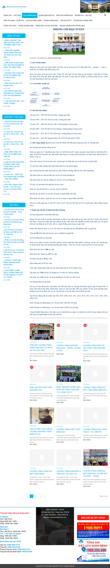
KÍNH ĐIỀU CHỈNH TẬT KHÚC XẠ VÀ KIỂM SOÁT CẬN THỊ (12, 154)
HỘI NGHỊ (13, 205)
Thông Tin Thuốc (9, 26)
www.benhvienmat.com (58, 517)
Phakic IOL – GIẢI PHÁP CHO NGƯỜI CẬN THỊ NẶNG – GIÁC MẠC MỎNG (14, 176)
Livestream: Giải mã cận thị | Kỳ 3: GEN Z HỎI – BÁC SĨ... (14, 144)
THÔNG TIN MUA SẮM (25, 26)
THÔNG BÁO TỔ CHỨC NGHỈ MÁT (46, 26)
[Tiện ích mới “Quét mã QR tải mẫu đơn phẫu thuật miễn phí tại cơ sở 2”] (42, 415)
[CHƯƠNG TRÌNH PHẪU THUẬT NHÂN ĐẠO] (69, 415)
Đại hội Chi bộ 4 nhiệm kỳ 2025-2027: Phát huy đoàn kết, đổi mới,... (14, 252)
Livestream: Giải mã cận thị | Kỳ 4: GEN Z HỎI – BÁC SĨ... (14, 134)
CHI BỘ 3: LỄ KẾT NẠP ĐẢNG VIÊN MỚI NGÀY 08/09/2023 (12, 262)
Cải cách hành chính (34, 20)
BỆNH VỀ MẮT (14, 36)
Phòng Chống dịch (51, 20)
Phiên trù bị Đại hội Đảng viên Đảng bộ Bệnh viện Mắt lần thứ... (14, 242)
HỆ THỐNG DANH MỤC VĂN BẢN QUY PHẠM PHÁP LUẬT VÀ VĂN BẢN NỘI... (14, 93)
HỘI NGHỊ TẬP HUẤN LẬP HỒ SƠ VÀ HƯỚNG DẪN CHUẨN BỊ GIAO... (14, 75)
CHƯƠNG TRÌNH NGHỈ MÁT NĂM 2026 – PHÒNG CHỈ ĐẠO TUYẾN (69, 348)
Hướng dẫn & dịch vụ (46, 15)
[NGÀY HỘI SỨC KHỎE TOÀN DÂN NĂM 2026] (42, 373)
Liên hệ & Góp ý (66, 20)
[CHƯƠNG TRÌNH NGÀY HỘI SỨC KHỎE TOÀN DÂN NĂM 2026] (95, 331)
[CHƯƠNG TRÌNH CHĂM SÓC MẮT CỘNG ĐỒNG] (42, 457)
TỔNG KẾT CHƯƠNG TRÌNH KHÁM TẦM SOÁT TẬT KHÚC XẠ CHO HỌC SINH (41, 347)
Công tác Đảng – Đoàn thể (13, 20)
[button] (105, 15)
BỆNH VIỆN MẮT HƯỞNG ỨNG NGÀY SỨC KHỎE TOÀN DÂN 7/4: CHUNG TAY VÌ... (68, 389)
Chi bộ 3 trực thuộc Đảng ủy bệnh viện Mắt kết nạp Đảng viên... (14, 222)
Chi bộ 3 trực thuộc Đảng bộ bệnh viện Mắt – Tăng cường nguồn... (14, 212)
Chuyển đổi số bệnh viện (82, 20)
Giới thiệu (17, 15)
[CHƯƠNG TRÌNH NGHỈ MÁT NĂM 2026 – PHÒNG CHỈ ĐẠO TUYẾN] (69, 331)
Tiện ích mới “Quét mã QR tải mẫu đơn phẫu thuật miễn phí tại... (41, 431)
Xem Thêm (7, 47)
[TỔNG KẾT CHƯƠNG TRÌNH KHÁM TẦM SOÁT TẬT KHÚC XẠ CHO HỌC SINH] (42, 331)
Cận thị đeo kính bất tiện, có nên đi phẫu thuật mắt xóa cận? (14, 124)
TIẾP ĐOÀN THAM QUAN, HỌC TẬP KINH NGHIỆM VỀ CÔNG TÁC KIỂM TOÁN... (14, 65)
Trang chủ (7, 15)
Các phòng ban (42, 58)
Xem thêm (33, 360)
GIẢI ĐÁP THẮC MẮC (14, 117)
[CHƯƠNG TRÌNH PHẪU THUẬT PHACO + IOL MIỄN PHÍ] (95, 415)
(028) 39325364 (49, 515)
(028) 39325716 (62, 515)
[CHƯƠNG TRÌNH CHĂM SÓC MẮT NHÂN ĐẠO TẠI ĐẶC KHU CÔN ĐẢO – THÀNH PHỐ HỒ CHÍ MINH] (95, 457)
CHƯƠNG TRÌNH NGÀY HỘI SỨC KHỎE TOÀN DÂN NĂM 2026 (94, 348)
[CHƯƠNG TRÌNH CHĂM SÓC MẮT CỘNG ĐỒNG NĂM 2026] (95, 373)
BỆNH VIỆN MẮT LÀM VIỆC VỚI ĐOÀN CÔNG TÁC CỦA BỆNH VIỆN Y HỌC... (13, 42)
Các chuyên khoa (29, 15)
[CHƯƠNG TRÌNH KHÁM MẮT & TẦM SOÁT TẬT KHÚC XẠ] (69, 457)
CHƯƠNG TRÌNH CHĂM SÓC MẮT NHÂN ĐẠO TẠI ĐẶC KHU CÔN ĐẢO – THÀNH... (95, 473)
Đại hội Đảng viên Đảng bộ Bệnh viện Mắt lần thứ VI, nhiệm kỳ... (13, 232)
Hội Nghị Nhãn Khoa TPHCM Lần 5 (72, 26)
